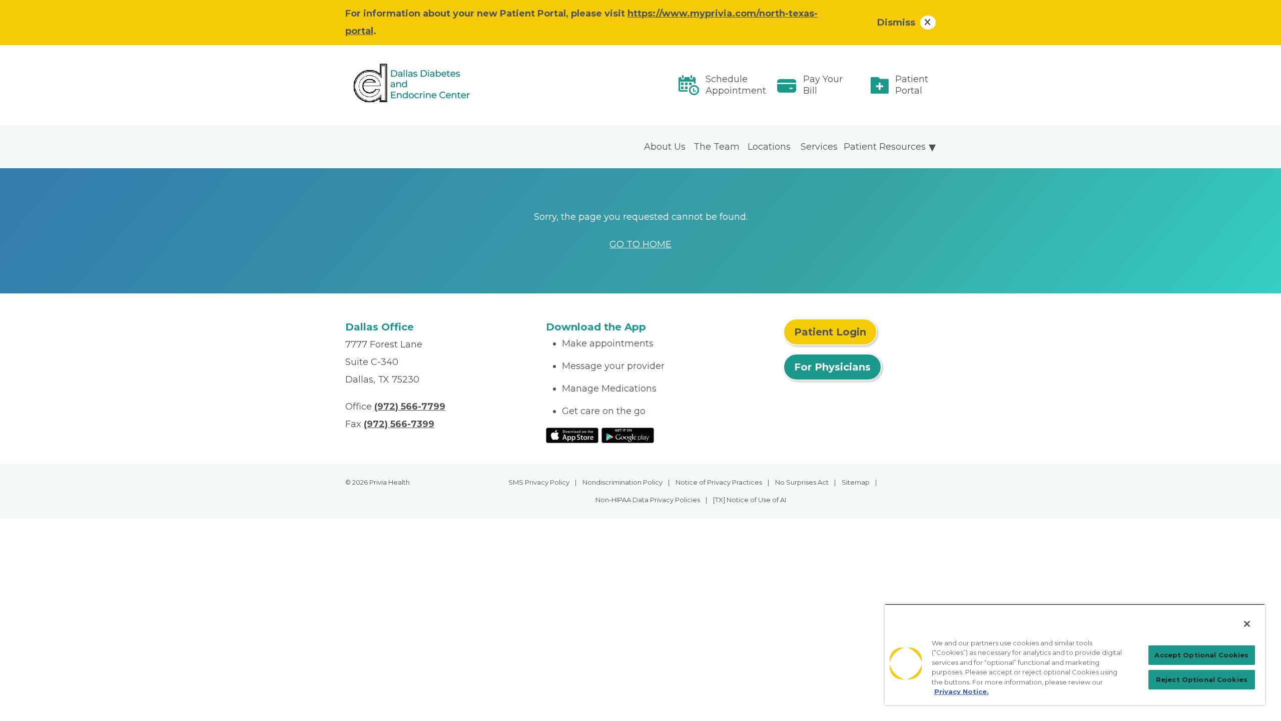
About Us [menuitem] (665, 146)
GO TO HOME (640, 244)
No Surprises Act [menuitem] (802, 482)
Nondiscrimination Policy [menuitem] (622, 482)
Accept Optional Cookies (1201, 655)
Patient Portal (911, 85)
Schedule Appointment (736, 85)
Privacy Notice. (961, 691)
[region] (1075, 654)
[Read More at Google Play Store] (627, 434)
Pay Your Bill (823, 85)
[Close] (1247, 624)
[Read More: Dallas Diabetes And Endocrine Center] (439, 85)
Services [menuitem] (819, 146)
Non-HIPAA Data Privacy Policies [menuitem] (647, 500)
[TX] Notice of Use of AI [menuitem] (749, 500)
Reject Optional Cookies (1201, 679)
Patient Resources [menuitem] (885, 146)
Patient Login (830, 332)
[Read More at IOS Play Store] (572, 434)
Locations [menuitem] (769, 146)
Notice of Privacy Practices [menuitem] (719, 482)
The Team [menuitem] (717, 146)
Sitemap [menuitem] (856, 482)
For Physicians (832, 367)
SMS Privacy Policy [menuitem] (538, 482)
